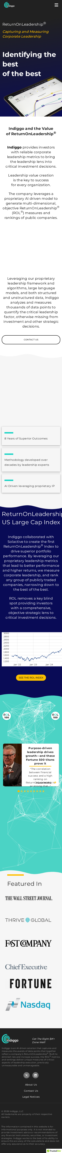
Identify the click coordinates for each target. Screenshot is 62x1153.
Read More (44, 782)
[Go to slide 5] (31, 791)
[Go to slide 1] (19, 791)
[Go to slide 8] (40, 791)
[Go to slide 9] (43, 791)
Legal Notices (31, 1096)
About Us (31, 1084)
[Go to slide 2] (22, 791)
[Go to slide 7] (37, 791)
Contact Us (31, 1090)
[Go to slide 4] (28, 791)
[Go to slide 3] (25, 791)
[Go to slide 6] (34, 791)
